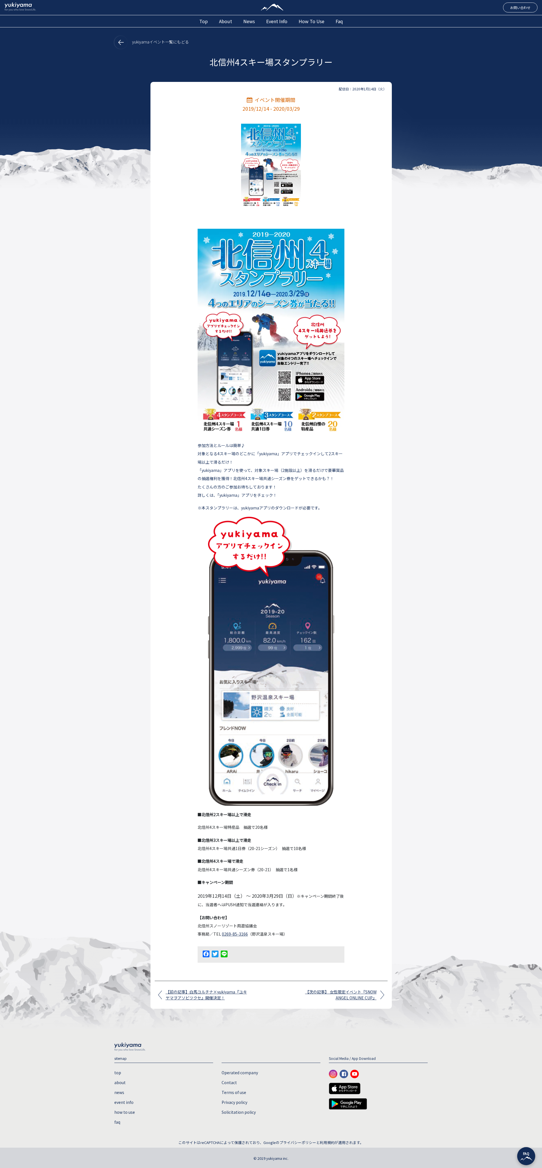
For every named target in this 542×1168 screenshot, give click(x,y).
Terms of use (234, 1092)
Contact (229, 1082)
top (203, 21)
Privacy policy (234, 1102)
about (225, 21)
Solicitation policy (239, 1112)
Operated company (240, 1072)
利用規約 (327, 1142)
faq (339, 21)
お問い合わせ (520, 7)
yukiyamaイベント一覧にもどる (160, 42)
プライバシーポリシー (297, 1142)
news (249, 21)
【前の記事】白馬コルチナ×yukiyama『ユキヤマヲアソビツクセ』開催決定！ (206, 995)
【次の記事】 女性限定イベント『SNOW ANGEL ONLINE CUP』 (341, 995)
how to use (311, 21)
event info (276, 21)
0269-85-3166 (235, 934)
